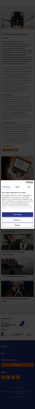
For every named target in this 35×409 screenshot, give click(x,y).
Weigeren (17, 225)
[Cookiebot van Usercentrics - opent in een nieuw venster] (26, 182)
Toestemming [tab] (6, 187)
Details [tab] (18, 187)
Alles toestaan (18, 214)
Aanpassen (16, 220)
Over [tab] (28, 187)
